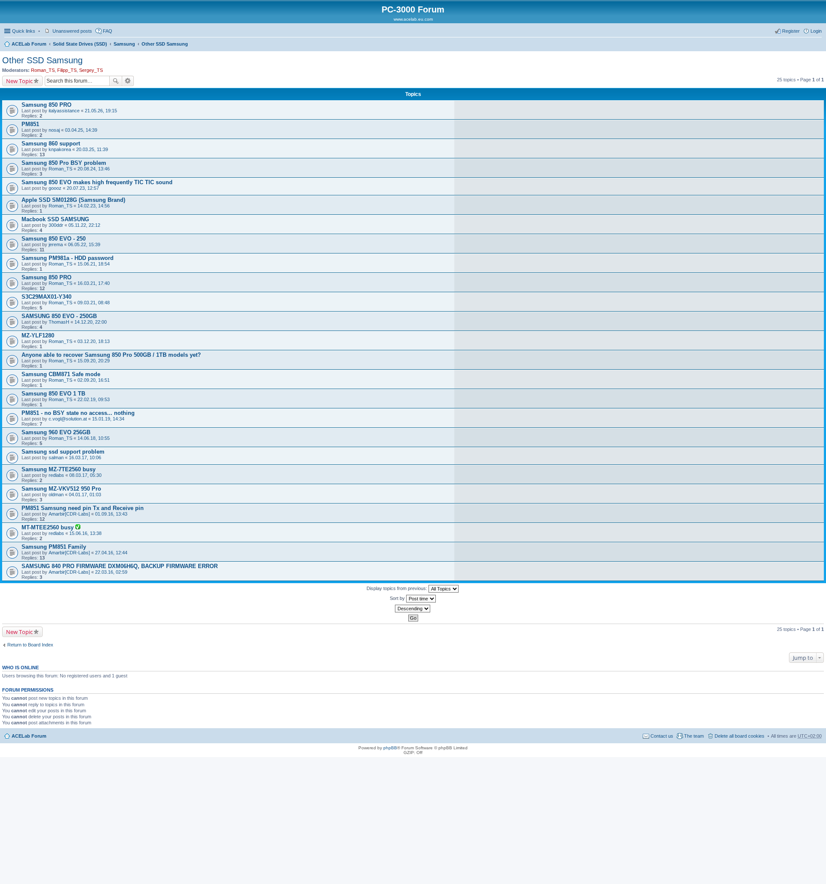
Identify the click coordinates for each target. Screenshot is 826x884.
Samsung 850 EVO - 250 (54, 238)
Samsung (124, 43)
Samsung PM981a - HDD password (68, 258)
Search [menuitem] (818, 44)
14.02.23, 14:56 (93, 205)
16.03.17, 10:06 (85, 457)
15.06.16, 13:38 (85, 533)
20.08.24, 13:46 (93, 168)
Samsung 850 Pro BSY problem (64, 163)
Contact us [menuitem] (661, 736)
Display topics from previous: (397, 588)
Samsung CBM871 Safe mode (61, 374)
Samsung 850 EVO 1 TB (53, 393)
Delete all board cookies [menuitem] (739, 736)
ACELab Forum (29, 43)
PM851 (30, 124)
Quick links (23, 31)
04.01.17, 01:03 (85, 494)
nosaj (54, 130)
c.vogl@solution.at (68, 418)
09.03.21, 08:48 (93, 302)
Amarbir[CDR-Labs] (69, 513)
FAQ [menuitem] (107, 31)
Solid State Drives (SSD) (80, 43)
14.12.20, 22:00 (90, 322)
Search (115, 81)
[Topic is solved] (77, 527)
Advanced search (128, 81)
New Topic (19, 81)
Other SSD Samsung (165, 43)
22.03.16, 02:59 (111, 572)
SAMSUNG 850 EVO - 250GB (59, 316)
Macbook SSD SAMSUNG (55, 219)
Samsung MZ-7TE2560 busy (59, 469)
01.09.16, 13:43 (111, 513)
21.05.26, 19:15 (101, 110)
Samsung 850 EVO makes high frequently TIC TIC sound (97, 182)
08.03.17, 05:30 (85, 475)
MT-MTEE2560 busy (48, 527)
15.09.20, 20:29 (93, 360)
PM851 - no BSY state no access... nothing (78, 413)
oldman (56, 494)
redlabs (56, 475)
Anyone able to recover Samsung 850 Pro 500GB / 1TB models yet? (111, 355)
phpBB (390, 747)
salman (56, 457)
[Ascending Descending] (413, 608)
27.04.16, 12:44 (111, 552)
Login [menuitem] (816, 31)
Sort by (398, 598)
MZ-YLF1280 (38, 335)
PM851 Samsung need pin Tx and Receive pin (83, 508)
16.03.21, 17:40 (93, 283)
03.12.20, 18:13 (93, 341)
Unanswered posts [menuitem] (72, 31)
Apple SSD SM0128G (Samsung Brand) (73, 200)
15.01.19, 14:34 (108, 418)
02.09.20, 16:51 (93, 380)
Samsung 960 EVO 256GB (56, 432)
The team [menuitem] (694, 736)
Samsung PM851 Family (54, 547)
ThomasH (59, 322)
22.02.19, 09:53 (93, 399)
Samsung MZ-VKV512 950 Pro (61, 488)
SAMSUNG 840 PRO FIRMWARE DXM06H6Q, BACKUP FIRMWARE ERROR (120, 566)
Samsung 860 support (51, 143)
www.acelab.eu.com (413, 19)
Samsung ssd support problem (63, 451)
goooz (55, 188)
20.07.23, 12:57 (83, 188)
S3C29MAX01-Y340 (46, 297)
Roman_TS (43, 70)
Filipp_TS (67, 70)
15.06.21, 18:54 (93, 263)
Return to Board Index (30, 644)
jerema (56, 244)
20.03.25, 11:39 (92, 149)
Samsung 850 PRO (46, 105)
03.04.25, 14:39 (81, 130)
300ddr (56, 225)
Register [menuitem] (791, 31)
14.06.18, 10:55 (93, 438)
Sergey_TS (91, 70)
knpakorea (60, 149)
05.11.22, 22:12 (84, 225)
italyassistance (64, 110)
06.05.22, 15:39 (84, 244)
